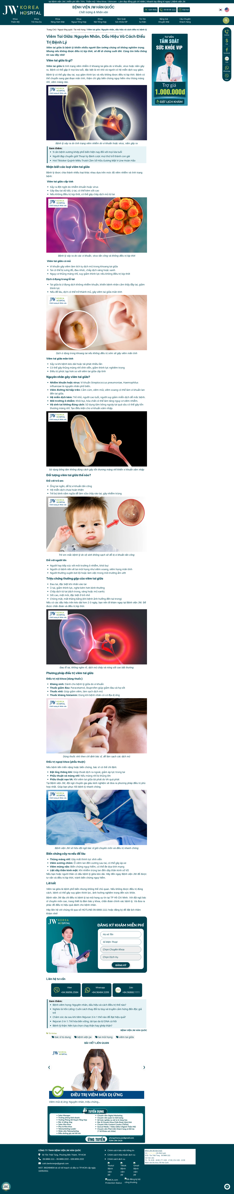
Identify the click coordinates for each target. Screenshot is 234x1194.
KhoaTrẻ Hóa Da (36, 20)
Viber (227, 79)
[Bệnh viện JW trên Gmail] (136, 1169)
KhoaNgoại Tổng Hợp (78, 20)
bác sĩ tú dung (63, 1037)
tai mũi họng (82, 569)
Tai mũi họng (79, 29)
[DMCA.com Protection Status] (114, 1181)
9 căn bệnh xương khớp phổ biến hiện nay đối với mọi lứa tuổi (88, 152)
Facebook (227, 53)
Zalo (226, 62)
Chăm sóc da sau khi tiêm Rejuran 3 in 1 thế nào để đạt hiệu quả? (89, 1017)
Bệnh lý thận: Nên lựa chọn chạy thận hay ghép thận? (83, 1025)
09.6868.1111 (100, 909)
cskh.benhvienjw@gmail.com (55, 1163)
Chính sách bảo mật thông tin (120, 1150)
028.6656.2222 (77, 1159)
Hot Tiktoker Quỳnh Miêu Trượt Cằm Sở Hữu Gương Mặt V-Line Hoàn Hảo (94, 160)
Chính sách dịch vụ (116, 1159)
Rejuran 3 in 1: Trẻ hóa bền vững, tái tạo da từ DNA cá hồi (85, 1021)
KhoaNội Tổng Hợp (100, 20)
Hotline (226, 35)
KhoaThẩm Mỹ (15, 20)
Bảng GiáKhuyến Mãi (163, 20)
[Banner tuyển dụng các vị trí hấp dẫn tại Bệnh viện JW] (97, 1124)
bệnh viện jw (84, 1037)
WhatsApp (226, 71)
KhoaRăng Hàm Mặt (58, 20)
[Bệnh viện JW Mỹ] (226, 9)
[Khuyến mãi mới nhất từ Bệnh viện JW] (6, 1186)
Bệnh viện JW (134, 602)
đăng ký (118, 909)
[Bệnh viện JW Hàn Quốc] (220, 9)
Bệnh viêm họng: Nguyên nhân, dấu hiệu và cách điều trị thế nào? (89, 1004)
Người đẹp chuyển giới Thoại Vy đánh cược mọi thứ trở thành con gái (91, 156)
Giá (227, 44)
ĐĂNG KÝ (120, 965)
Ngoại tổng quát (65, 29)
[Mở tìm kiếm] (226, 20)
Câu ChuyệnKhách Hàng (185, 20)
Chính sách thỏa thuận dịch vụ (121, 1155)
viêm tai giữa (126, 1037)
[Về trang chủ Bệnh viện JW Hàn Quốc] (22, 10)
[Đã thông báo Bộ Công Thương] (134, 1180)
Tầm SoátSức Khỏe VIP (121, 20)
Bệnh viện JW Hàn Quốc (153, 1151)
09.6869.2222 (62, 1159)
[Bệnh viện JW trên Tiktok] (124, 1169)
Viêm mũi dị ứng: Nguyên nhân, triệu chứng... (74, 1101)
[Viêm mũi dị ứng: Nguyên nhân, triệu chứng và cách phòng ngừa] (96, 1074)
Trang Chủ (51, 29)
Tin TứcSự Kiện (142, 20)
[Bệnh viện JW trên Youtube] (111, 1169)
